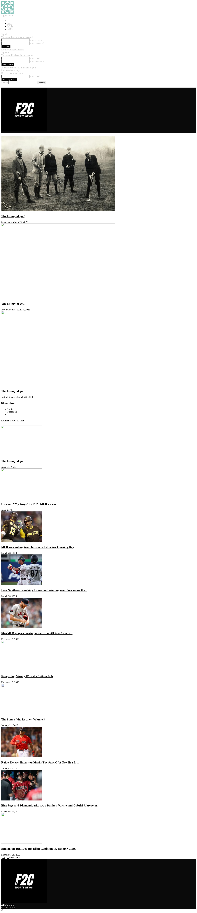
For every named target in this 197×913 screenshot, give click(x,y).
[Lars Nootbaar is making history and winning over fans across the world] (21, 584)
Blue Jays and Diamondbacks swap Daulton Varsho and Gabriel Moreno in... (50, 805)
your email (35, 58)
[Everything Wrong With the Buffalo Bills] (21, 670)
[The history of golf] (58, 210)
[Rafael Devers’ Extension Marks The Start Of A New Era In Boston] (21, 756)
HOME (11, 20)
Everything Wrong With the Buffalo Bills (27, 676)
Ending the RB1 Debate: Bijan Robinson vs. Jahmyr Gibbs (38, 848)
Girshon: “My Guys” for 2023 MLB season (28, 504)
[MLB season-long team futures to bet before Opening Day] (58, 385)
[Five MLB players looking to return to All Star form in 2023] (21, 627)
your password (37, 43)
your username (37, 40)
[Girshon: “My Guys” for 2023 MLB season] (21, 498)
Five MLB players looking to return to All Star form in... (36, 633)
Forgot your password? (12, 49)
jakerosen (5, 222)
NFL (9, 23)
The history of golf (12, 216)
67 (8, 857)
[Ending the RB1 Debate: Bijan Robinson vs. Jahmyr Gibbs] (21, 842)
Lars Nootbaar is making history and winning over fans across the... (44, 590)
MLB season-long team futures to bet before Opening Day (37, 547)
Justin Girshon (8, 309)
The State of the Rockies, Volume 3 (23, 719)
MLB (10, 26)
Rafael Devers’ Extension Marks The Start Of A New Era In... (40, 762)
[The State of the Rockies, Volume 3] (21, 713)
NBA (10, 29)
